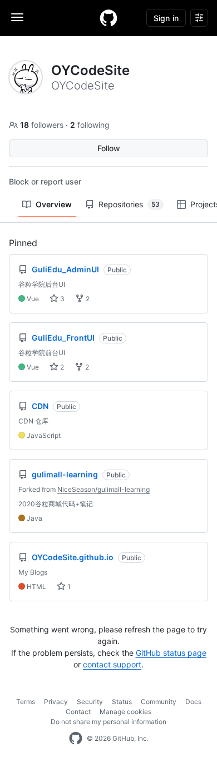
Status (122, 701)
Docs (193, 701)
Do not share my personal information (108, 721)
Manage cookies (125, 711)
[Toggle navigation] (17, 17)
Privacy (56, 701)
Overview (54, 204)
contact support (112, 664)
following (90, 124)
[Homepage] (108, 18)
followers (43, 124)
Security (90, 701)
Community (158, 701)
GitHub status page (171, 652)
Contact (78, 711)
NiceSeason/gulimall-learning (103, 489)
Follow (108, 148)
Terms (25, 701)
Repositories (129, 204)
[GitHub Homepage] (75, 738)
